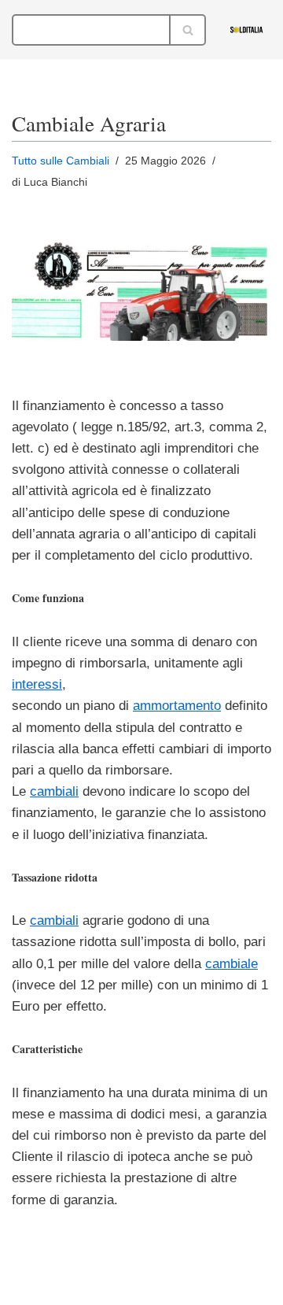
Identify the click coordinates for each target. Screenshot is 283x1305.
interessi (37, 684)
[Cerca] (188, 30)
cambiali (54, 791)
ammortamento (177, 705)
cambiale (231, 963)
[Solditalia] (250, 29)
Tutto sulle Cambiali (60, 161)
